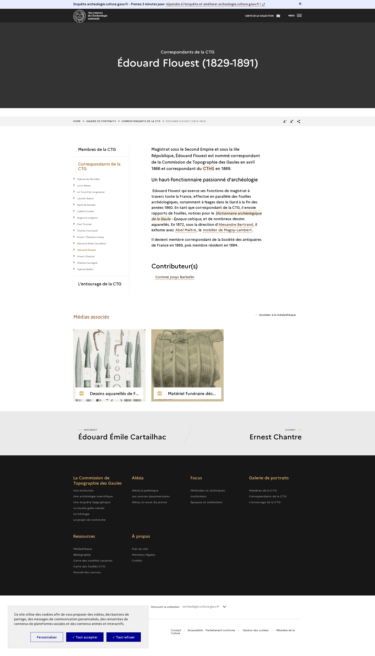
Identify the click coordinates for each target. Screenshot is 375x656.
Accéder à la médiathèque (277, 315)
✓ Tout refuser (123, 637)
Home (77, 121)
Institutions (198, 496)
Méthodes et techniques (207, 490)
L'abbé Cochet (85, 211)
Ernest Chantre (86, 256)
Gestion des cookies (256, 630)
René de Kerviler (86, 204)
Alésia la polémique (145, 490)
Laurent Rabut (85, 198)
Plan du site (140, 549)
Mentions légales (143, 554)
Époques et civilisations (206, 502)
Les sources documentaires (151, 496)
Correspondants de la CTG (99, 166)
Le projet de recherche (89, 520)
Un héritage (81, 514)
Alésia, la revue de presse (149, 502)
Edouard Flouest (86, 249)
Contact (176, 630)
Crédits (137, 560)
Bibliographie (82, 554)
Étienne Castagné (87, 262)
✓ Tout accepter (84, 637)
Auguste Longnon (87, 217)
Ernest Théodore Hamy (90, 237)
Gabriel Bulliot (85, 269)
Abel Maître (185, 229)
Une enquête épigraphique (92, 502)
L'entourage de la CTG (99, 283)
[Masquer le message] (300, 3)
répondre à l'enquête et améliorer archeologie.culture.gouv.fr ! (213, 4)
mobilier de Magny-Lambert (227, 229)
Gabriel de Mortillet (88, 179)
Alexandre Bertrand (236, 224)
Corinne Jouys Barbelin (174, 276)
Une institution (83, 490)
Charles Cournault (87, 230)
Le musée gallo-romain (88, 508)
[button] (299, 121)
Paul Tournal (84, 224)
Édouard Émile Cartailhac (91, 243)
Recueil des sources (87, 572)
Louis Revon (84, 185)
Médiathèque (82, 549)
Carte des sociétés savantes (92, 560)
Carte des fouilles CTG (89, 566)
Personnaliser (47, 637)
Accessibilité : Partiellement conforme (211, 630)
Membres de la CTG (97, 149)
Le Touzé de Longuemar (91, 191)
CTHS (208, 168)
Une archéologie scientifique (93, 496)
